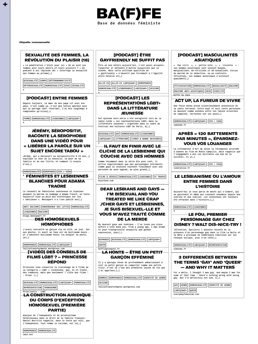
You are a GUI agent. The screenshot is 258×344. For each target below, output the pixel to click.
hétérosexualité (33, 85)
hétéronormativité (60, 80)
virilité (219, 91)
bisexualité (31, 80)
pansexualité (82, 282)
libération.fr (182, 168)
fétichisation (182, 86)
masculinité (220, 86)
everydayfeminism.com (186, 294)
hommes (103, 278)
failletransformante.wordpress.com (119, 287)
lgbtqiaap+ (141, 88)
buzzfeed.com (105, 180)
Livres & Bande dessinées (146, 138)
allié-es (104, 83)
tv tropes (159, 177)
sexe (67, 85)
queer (102, 245)
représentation (218, 245)
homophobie (145, 83)
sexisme (154, 88)
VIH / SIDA (215, 121)
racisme (233, 86)
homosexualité (53, 85)
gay (117, 133)
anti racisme (31, 206)
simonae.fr (180, 249)
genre (184, 285)
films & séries (108, 177)
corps (43, 80)
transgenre (50, 287)
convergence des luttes (55, 206)
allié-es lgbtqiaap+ (124, 83)
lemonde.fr (180, 125)
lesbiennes (58, 118)
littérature (121, 138)
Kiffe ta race (182, 95)
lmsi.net (28, 334)
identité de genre (154, 278)
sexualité (78, 85)
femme (27, 118)
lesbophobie (125, 88)
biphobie (104, 239)
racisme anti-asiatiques (188, 91)
